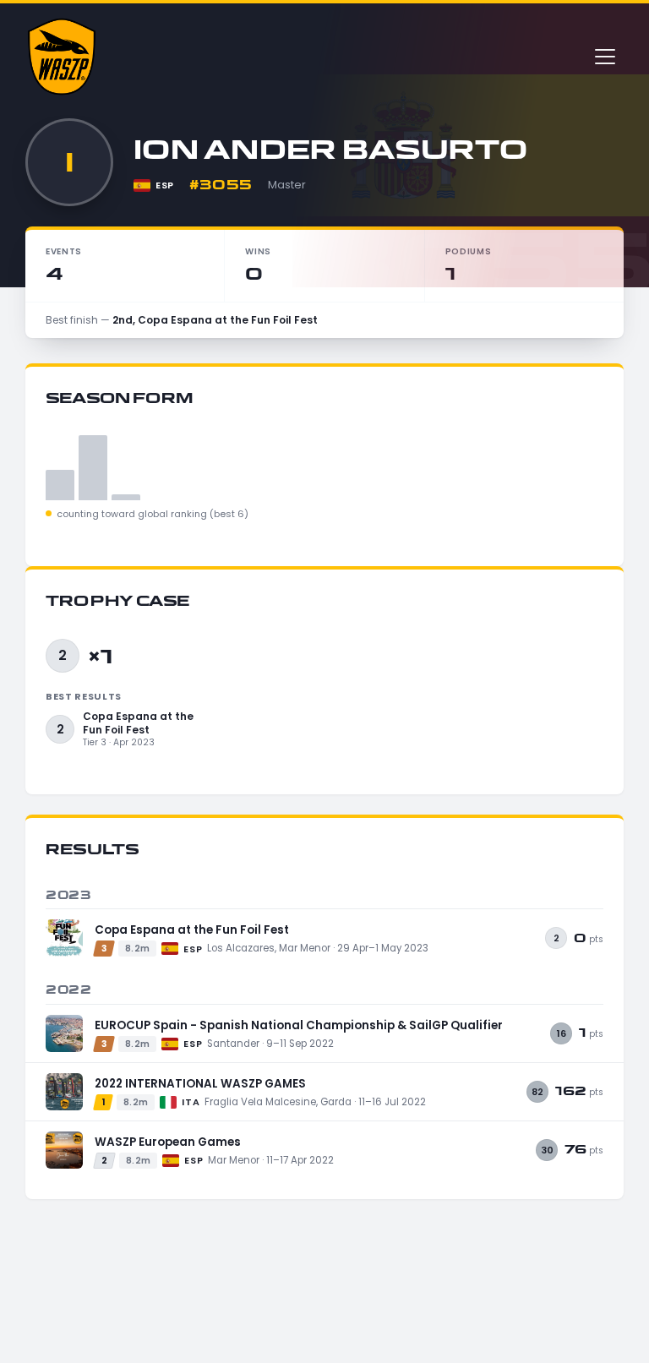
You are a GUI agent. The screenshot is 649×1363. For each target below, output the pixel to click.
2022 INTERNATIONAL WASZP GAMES (200, 1084)
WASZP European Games (168, 1142)
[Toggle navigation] (605, 57)
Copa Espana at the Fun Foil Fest (192, 930)
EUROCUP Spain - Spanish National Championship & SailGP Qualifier (299, 1025)
